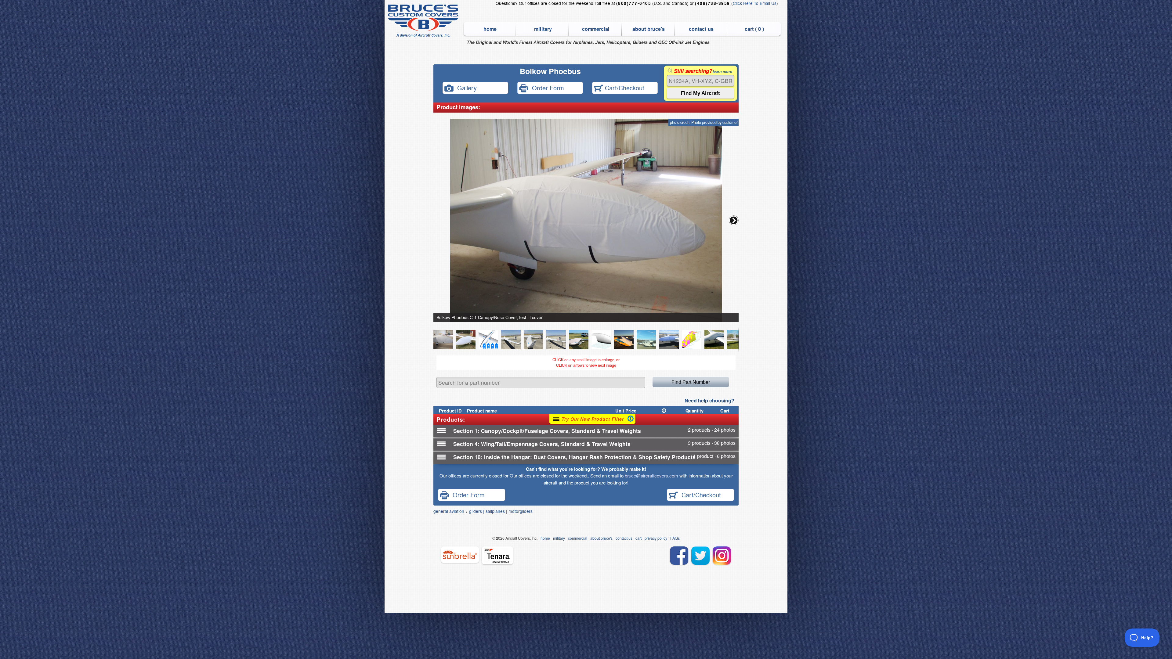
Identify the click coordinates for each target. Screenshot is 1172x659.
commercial (596, 28)
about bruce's (648, 28)
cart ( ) (754, 28)
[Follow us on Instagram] (722, 555)
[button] (734, 220)
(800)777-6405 (633, 3)
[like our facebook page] (679, 555)
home (490, 28)
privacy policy (656, 538)
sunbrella (460, 554)
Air (507, 538)
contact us (701, 28)
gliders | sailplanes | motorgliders (501, 511)
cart (638, 538)
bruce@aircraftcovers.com (651, 475)
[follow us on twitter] (700, 555)
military (543, 28)
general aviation (448, 511)
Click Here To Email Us (754, 3)
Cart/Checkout (623, 87)
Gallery (465, 87)
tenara (497, 555)
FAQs (675, 538)
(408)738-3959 (712, 3)
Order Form (546, 87)
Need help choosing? (709, 400)
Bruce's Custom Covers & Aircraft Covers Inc (424, 20)
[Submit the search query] (700, 93)
